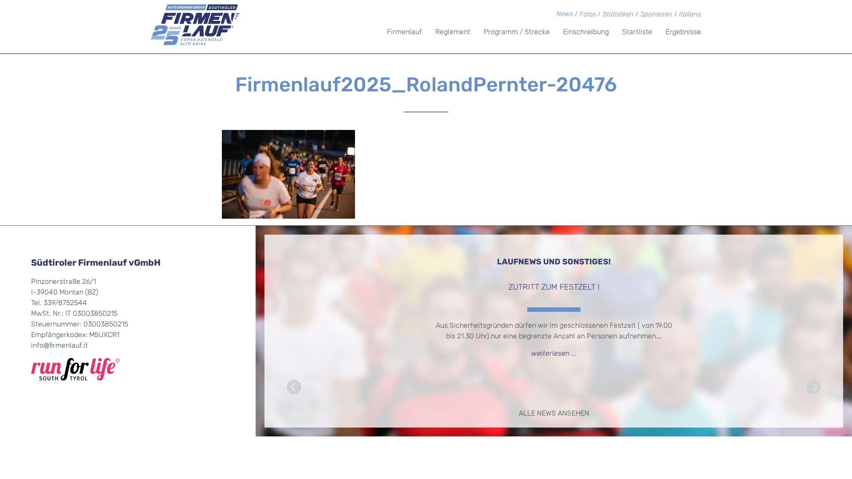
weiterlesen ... (553, 353)
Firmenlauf (404, 32)
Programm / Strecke (517, 32)
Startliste (637, 32)
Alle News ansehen (554, 413)
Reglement (452, 32)
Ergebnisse (683, 32)
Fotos (588, 15)
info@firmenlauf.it (59, 345)
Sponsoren (656, 15)
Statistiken (618, 15)
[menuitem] (690, 15)
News (564, 14)
